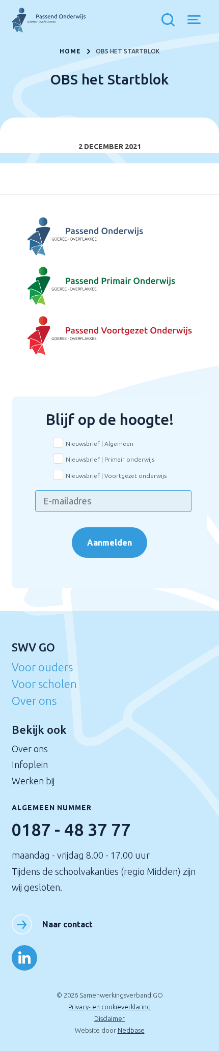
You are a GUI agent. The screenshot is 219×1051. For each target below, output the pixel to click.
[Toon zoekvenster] (170, 20)
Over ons (34, 700)
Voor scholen (44, 683)
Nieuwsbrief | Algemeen (99, 443)
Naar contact (67, 924)
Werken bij (33, 781)
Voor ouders (42, 667)
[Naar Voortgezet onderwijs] (109, 335)
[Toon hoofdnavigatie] (197, 20)
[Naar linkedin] (24, 958)
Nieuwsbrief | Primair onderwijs (110, 459)
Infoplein (30, 764)
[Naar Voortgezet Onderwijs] (109, 237)
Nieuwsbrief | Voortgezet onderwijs (116, 475)
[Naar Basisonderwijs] (109, 286)
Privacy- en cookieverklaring (109, 1006)
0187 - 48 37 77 (71, 829)
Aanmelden (109, 542)
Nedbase (131, 1030)
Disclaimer (109, 1018)
